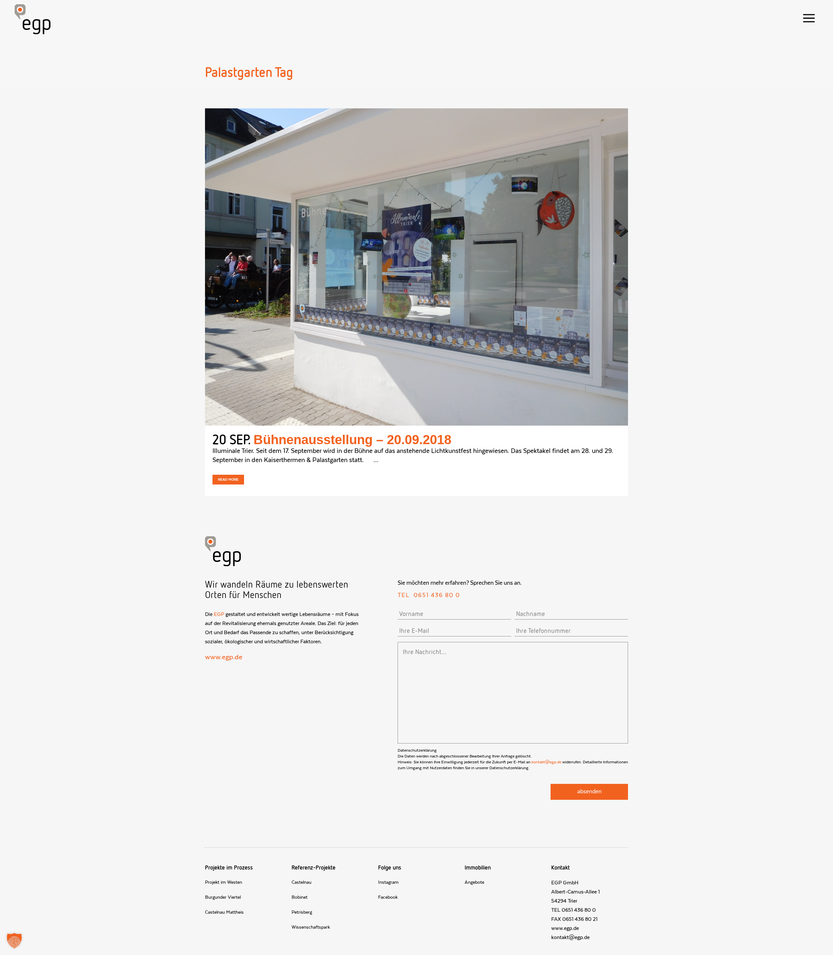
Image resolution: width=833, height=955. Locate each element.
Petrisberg (302, 912)
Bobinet (299, 897)
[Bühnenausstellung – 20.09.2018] (416, 267)
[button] (14, 940)
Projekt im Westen (223, 882)
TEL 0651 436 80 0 (573, 910)
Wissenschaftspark (311, 927)
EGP (219, 614)
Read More (228, 480)
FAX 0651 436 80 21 (574, 919)
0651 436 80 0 (437, 595)
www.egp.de (223, 657)
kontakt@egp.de (546, 762)
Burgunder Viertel (223, 897)
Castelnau (301, 882)
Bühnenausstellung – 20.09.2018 (352, 439)
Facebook (388, 897)
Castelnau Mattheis (224, 912)
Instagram (388, 882)
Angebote (474, 882)
